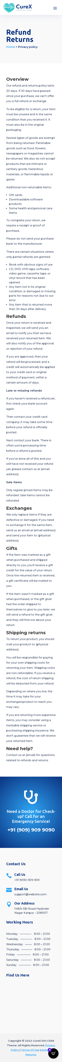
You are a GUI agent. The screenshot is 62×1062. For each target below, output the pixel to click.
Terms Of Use (30, 1050)
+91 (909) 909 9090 (31, 830)
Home (10, 47)
